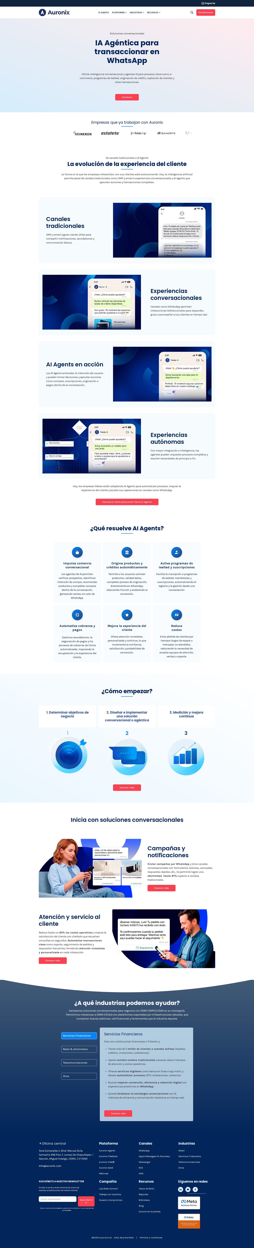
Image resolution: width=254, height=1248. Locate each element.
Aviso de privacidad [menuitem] (123, 1237)
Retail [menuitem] (181, 1150)
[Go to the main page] (54, 12)
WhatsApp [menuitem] (144, 1150)
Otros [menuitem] (181, 1167)
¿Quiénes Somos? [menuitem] (108, 1188)
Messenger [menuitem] (144, 1162)
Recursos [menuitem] (152, 12)
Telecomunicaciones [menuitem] (189, 1162)
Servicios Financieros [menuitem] (189, 1156)
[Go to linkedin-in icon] (180, 1189)
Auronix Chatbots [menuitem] (108, 1156)
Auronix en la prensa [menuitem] (149, 1211)
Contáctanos (206, 12)
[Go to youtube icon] (187, 1189)
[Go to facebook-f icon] (195, 1189)
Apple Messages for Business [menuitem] (154, 1156)
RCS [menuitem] (141, 1167)
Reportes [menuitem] (143, 1194)
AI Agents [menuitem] (103, 12)
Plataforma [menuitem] (118, 12)
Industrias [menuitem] (136, 12)
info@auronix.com (50, 1166)
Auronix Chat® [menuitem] (107, 1162)
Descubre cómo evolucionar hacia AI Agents (127, 501)
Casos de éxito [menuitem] (146, 1188)
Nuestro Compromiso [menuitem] (110, 1200)
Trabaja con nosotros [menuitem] (110, 1194)
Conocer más (161, 888)
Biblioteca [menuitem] (144, 1200)
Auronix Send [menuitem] (106, 1167)
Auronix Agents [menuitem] (107, 1150)
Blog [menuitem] (141, 1205)
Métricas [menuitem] (103, 1173)
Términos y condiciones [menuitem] (150, 1237)
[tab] (79, 1035)
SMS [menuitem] (141, 1173)
